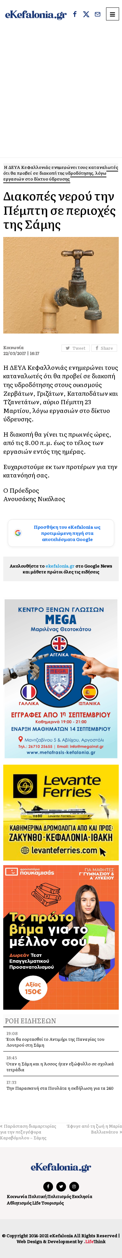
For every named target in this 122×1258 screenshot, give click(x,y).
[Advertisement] (61, 93)
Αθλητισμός (19, 1203)
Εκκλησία (82, 1196)
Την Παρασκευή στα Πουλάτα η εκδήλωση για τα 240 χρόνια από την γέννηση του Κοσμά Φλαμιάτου (60, 1091)
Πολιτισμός (59, 1196)
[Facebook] (75, 15)
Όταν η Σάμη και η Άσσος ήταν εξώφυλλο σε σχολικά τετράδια (60, 1067)
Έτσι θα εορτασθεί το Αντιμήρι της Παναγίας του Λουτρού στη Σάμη (55, 1042)
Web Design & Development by (61, 1241)
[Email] (97, 15)
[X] (86, 15)
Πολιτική (37, 1196)
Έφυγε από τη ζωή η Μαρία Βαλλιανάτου (94, 1129)
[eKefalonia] (36, 14)
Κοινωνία (17, 1196)
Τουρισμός (52, 1203)
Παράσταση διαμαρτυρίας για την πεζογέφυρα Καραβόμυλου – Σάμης (28, 1132)
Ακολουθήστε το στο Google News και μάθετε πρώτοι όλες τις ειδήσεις (61, 569)
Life (36, 1203)
